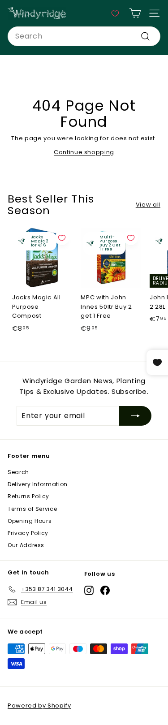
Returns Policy (28, 496)
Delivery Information (38, 484)
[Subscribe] (135, 416)
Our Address (26, 545)
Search (18, 472)
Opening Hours (30, 521)
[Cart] (135, 13)
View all (148, 204)
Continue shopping (84, 152)
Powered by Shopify (39, 705)
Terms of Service (32, 509)
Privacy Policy (28, 533)
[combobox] (84, 36)
